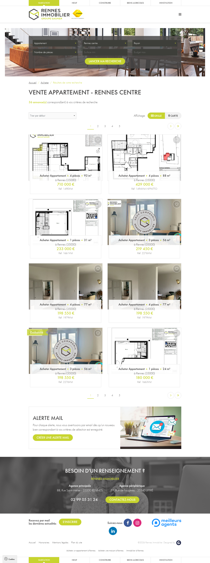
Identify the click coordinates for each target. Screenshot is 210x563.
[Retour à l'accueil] (49, 14)
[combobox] (55, 43)
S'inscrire (70, 522)
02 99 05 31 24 (84, 499)
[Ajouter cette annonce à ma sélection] (98, 140)
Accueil (32, 82)
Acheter (45, 82)
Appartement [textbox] (40, 43)
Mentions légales (60, 542)
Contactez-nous (122, 500)
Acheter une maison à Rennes (111, 550)
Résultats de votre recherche (67, 82)
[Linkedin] (113, 531)
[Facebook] (128, 523)
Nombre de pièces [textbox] (43, 52)
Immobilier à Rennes (135, 550)
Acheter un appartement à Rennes (80, 550)
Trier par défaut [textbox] (37, 115)
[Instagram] (137, 523)
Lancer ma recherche (105, 61)
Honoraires (44, 542)
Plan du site (76, 542)
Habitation (44, 2)
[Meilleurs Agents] (166, 522)
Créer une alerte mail (53, 437)
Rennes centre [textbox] (91, 43)
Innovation (165, 2)
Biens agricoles (135, 2)
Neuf (74, 2)
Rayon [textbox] (137, 43)
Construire (105, 2)
